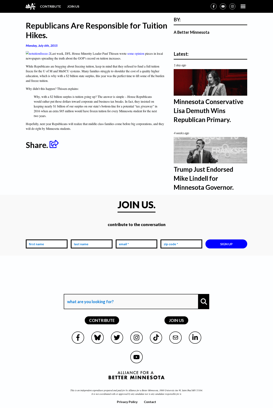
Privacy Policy (127, 402)
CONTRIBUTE (50, 6)
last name (80, 236)
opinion (139, 53)
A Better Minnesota (191, 32)
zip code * (170, 236)
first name (35, 236)
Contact (150, 402)
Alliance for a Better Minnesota (143, 390)
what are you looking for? (90, 290)
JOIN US (73, 6)
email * (123, 236)
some (130, 53)
